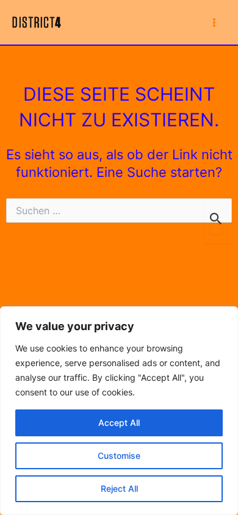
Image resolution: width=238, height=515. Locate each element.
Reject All (119, 488)
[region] (119, 410)
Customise (119, 455)
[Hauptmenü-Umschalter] (214, 22)
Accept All (119, 422)
